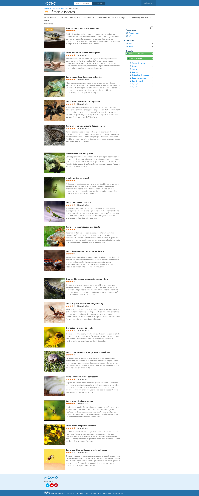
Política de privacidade (104, 493)
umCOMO (46, 8)
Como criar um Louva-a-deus (78, 202)
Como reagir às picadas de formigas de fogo (85, 303)
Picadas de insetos (138, 63)
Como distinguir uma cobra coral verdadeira (85, 251)
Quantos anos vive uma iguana (79, 154)
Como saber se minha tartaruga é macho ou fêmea (88, 352)
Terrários (135, 87)
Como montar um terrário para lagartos (83, 53)
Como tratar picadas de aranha (79, 401)
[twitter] (48, 485)
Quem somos (70, 493)
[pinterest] (56, 485)
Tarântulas (135, 84)
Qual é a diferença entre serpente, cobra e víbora (87, 279)
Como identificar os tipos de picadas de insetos (86, 450)
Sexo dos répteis (137, 81)
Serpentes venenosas (139, 78)
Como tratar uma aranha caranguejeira (83, 101)
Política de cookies (118, 493)
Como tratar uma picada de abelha (81, 425)
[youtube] (52, 485)
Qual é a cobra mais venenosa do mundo (83, 28)
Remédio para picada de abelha (79, 328)
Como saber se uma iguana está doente (83, 227)
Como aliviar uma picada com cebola (82, 377)
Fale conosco (79, 493)
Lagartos (135, 72)
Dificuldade (130, 40)
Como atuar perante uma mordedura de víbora (86, 126)
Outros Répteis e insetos (140, 75)
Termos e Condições (90, 493)
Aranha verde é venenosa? (77, 178)
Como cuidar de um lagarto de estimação (84, 77)
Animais (52, 8)
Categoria (129, 51)
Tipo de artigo (131, 30)
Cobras (134, 66)
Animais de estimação (62, 8)
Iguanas (134, 69)
